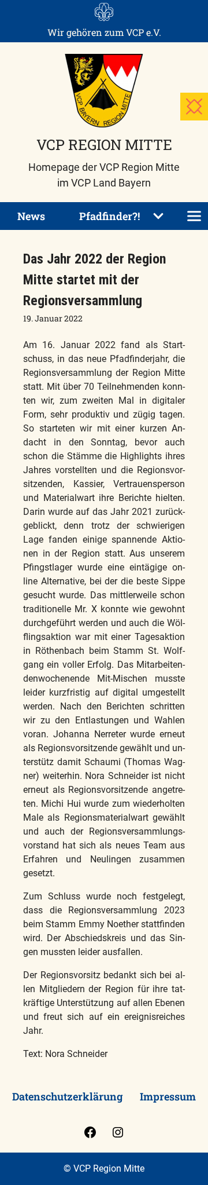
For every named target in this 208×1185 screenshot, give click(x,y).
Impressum (168, 1096)
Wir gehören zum (104, 32)
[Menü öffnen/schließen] (194, 216)
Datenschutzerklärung (67, 1096)
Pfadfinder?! (109, 216)
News (31, 216)
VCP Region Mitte (104, 144)
